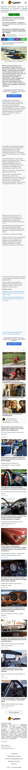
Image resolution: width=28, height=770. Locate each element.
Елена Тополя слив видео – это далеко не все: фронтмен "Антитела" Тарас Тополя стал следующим (14, 24)
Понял (14, 14)
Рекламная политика (14, 761)
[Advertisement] (14, 130)
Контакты (14, 763)
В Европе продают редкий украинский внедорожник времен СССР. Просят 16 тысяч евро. (13, 299)
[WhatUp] (23, 39)
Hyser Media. (18, 767)
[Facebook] (4, 39)
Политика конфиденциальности (14, 758)
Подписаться (16, 95)
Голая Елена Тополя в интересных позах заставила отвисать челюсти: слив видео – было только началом (13, 19)
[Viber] (17, 39)
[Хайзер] (14, 2)
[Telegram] (11, 39)
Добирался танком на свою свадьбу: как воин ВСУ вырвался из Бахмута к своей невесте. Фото (13, 293)
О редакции (14, 753)
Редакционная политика (14, 756)
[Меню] (2, 2)
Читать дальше (14, 712)
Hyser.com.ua (16, 724)
